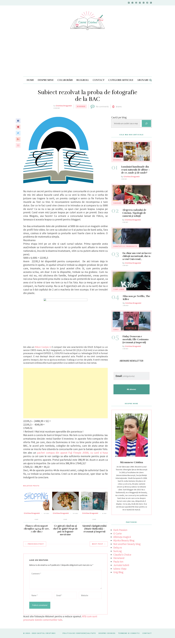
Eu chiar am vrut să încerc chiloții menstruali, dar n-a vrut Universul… (136, 256)
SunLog (117, 551)
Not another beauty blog (127, 544)
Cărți (116, 330)
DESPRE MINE (46, 80)
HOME (30, 80)
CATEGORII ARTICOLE (120, 80)
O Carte (117, 533)
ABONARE (142, 80)
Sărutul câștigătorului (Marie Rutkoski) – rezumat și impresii (94, 528)
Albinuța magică (122, 537)
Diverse (81, 106)
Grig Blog (118, 572)
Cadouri (117, 203)
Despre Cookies (107, 633)
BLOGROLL (82, 80)
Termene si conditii (129, 633)
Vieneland (118, 558)
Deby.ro (117, 547)
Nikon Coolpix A (43, 347)
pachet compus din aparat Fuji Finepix (59, 452)
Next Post (97, 544)
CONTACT (98, 80)
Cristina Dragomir (64, 105)
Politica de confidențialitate (79, 633)
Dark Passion (120, 530)
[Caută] (146, 123)
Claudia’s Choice (122, 554)
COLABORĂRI (65, 80)
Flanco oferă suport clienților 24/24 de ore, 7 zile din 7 (36, 528)
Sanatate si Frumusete (125, 246)
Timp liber (118, 289)
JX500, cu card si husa (95, 452)
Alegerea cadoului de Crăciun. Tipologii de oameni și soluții (134, 213)
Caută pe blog (119, 117)
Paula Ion (118, 561)
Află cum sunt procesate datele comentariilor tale (60, 618)
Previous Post (36, 544)
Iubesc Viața (119, 568)
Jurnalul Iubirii (121, 565)
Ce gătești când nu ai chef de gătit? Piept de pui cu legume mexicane (65, 530)
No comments (102, 106)
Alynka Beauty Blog (123, 540)
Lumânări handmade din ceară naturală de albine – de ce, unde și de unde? (135, 169)
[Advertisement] (87, 56)
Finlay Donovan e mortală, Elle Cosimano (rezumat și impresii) (135, 339)
